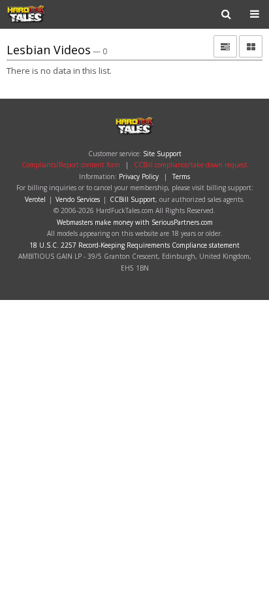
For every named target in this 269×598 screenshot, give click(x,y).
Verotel (35, 199)
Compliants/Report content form (71, 164)
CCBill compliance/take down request (190, 164)
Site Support (162, 153)
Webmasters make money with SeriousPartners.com (135, 222)
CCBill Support (132, 199)
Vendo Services (77, 199)
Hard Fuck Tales (48, 14)
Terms (181, 176)
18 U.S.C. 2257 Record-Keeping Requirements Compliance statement (134, 245)
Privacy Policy (139, 176)
